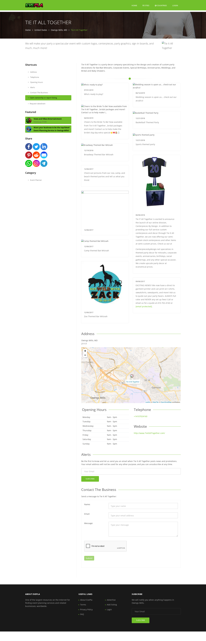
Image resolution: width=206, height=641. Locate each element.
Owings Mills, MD (59, 30)
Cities (146, 5)
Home (134, 5)
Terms (83, 604)
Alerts (32, 87)
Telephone (34, 77)
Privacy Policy (86, 609)
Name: (87, 504)
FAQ (82, 614)
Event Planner (36, 180)
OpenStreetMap (166, 402)
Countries (161, 5)
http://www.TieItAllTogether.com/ (149, 433)
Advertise (111, 600)
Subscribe (90, 479)
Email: (87, 514)
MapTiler (156, 402)
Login (175, 5)
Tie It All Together (132, 381)
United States (40, 30)
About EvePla (86, 600)
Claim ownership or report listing (43, 97)
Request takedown (37, 103)
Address (33, 72)
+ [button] (85, 351)
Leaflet (147, 402)
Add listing (112, 604)
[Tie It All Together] (132, 376)
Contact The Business (39, 92)
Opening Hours (36, 82)
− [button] (85, 355)
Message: (88, 523)
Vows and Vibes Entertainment (48, 119)
